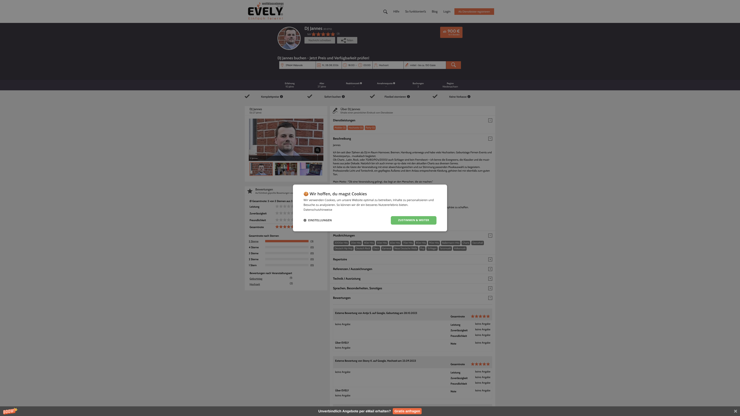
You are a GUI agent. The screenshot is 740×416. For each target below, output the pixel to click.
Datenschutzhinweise (318, 210)
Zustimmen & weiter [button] (413, 220)
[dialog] (370, 208)
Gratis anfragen (407, 411)
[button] (370, 411)
